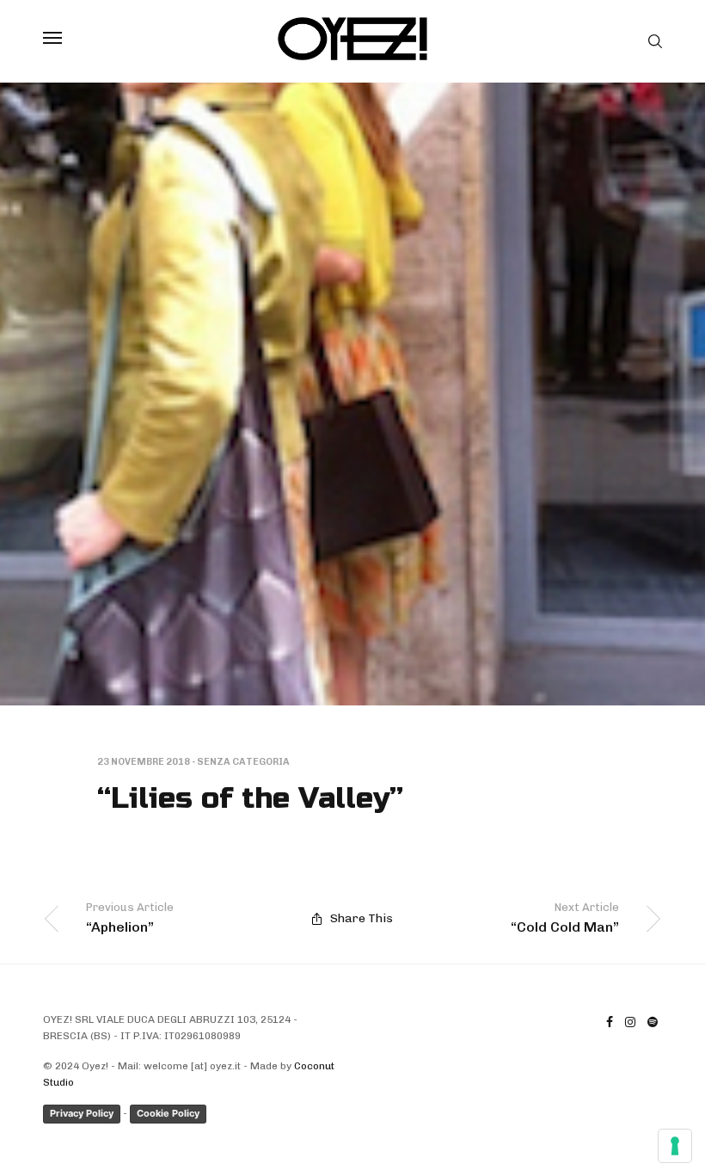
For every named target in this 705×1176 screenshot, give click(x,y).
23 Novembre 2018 (143, 761)
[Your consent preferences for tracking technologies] (675, 1146)
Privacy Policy (81, 1113)
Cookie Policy (168, 1113)
